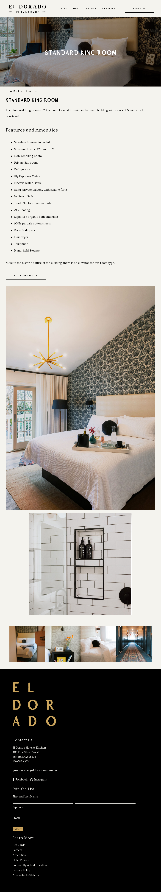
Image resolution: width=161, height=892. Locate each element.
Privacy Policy (22, 870)
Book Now (139, 9)
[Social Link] (13, 779)
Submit (18, 829)
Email (16, 818)
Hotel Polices (21, 860)
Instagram (40, 779)
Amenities (19, 855)
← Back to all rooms (22, 91)
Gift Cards (19, 845)
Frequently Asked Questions (30, 865)
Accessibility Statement (27, 875)
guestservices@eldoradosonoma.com (36, 770)
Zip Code (18, 807)
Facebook (21, 779)
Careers (17, 850)
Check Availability (25, 275)
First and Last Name (25, 796)
